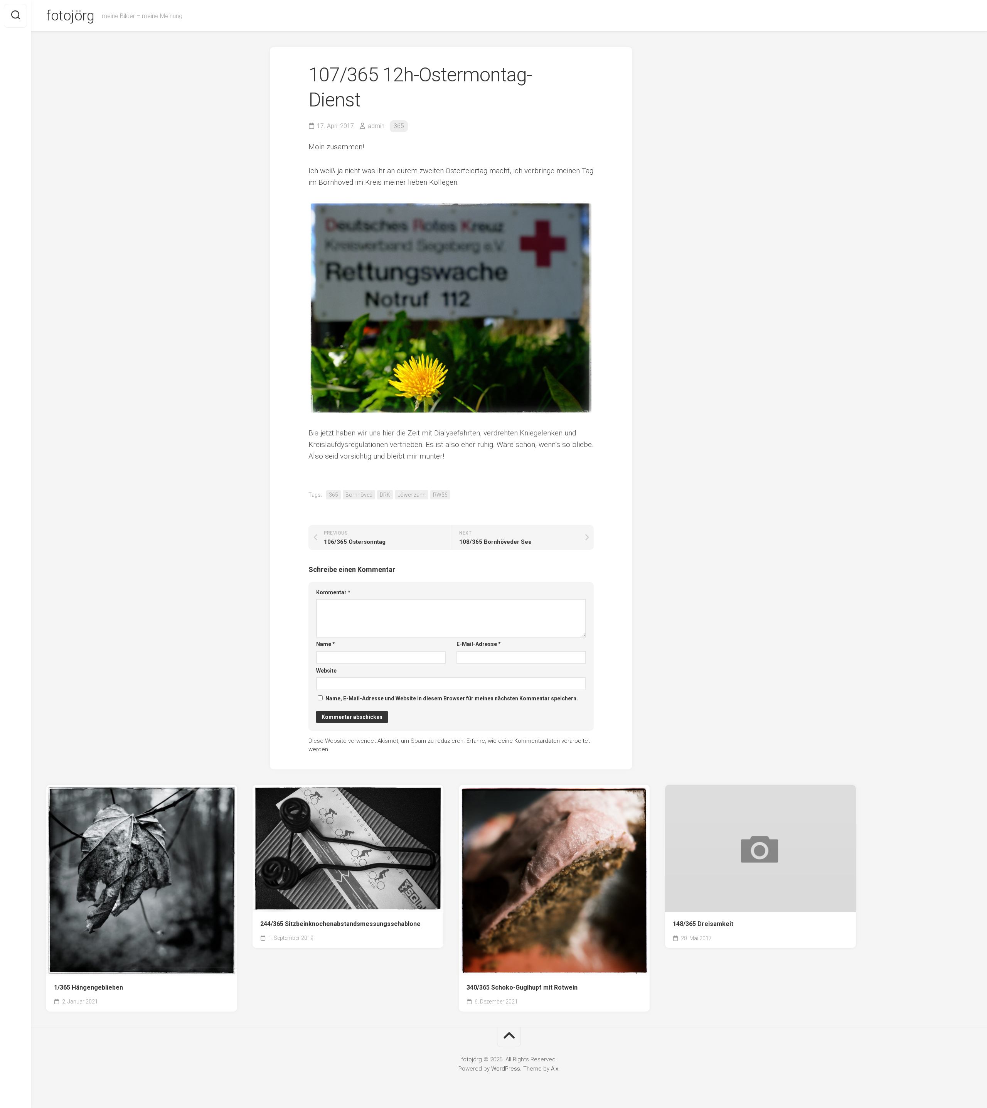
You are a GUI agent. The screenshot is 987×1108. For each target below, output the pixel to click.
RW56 (440, 495)
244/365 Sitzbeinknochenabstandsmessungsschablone (340, 924)
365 (399, 126)
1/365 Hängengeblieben (88, 987)
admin (376, 126)
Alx (554, 1068)
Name (325, 644)
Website (326, 671)
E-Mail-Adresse (478, 644)
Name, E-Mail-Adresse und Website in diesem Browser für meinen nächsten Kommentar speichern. (451, 698)
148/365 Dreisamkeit (703, 924)
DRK (385, 495)
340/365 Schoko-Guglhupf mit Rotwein (522, 987)
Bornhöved (358, 495)
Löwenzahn (411, 495)
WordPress (505, 1068)
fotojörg (70, 16)
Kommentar (333, 592)
